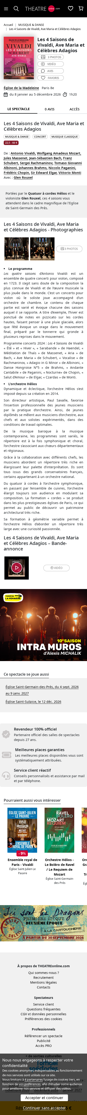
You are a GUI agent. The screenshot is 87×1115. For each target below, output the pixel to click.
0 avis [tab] (50, 109)
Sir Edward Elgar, (44, 172)
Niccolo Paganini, (62, 168)
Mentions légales (43, 982)
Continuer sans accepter (44, 1107)
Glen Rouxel (23, 177)
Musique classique (65, 136)
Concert (40, 136)
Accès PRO (43, 1045)
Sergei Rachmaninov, (36, 163)
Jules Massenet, (16, 158)
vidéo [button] (58, 568)
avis (50, 71)
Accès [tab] (75, 109)
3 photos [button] (71, 249)
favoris (53, 78)
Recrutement (43, 977)
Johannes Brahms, (33, 168)
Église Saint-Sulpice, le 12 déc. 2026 (33, 701)
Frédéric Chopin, (17, 172)
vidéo (51, 64)
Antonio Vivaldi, (23, 153)
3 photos (54, 57)
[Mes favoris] (70, 8)
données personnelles (49, 1014)
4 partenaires (34, 1079)
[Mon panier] (81, 8)
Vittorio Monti (69, 172)
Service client (43, 1004)
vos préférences (30, 1084)
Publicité (43, 1041)
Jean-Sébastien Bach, (45, 158)
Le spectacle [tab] (18, 109)
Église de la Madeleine (21, 88)
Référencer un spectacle (43, 1036)
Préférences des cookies (43, 1019)
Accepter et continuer (44, 1097)
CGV (24, 1014)
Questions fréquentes (44, 1009)
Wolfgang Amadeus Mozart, (59, 153)
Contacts (43, 987)
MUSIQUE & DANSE (17, 136)
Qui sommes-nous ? (43, 972)
